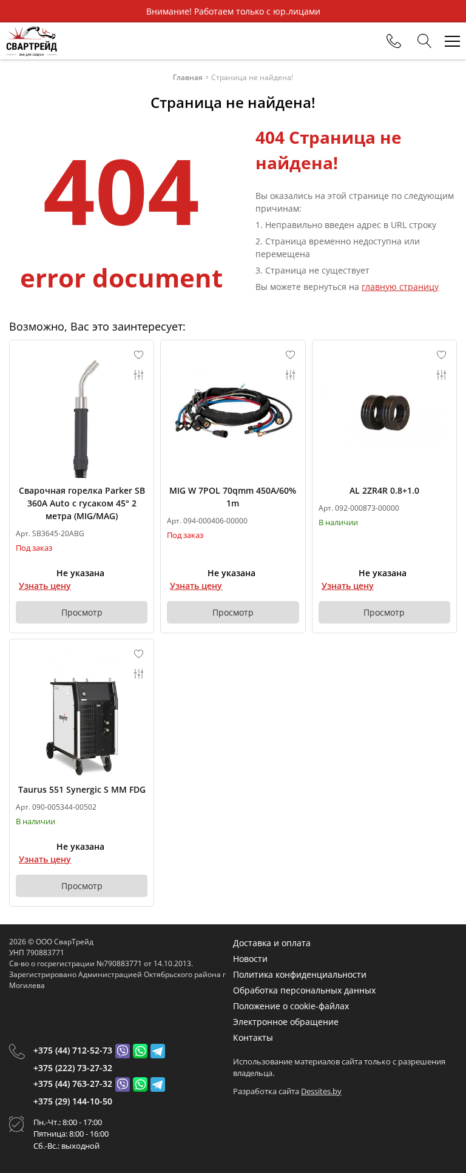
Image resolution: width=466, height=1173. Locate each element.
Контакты (253, 1037)
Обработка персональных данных (304, 990)
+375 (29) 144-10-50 (72, 1101)
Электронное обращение (286, 1021)
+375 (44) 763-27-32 (72, 1083)
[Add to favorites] (138, 354)
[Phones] (394, 41)
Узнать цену (45, 585)
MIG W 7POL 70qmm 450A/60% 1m (232, 497)
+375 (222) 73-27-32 (72, 1068)
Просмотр (82, 612)
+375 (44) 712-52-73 (72, 1050)
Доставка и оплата (272, 943)
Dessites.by (321, 1091)
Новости (250, 958)
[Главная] (31, 40)
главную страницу (400, 286)
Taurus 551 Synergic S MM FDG (82, 789)
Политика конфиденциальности (299, 974)
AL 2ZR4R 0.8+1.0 (384, 490)
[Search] (425, 41)
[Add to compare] (138, 374)
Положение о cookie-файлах (291, 1006)
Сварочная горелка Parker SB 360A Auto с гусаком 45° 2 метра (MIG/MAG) (82, 503)
